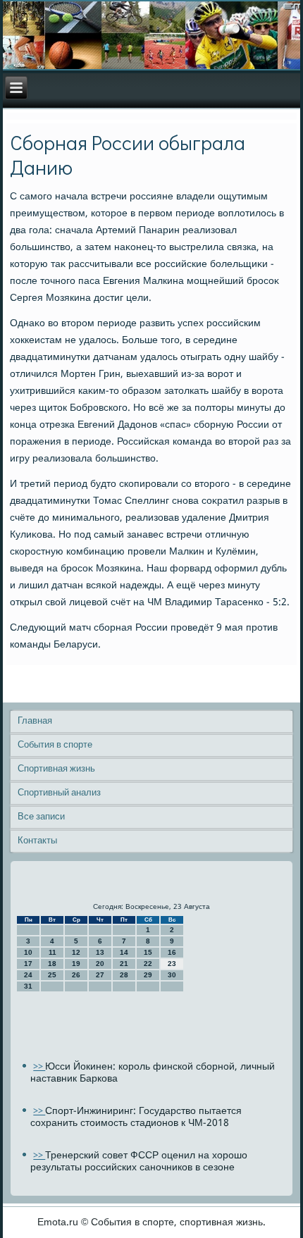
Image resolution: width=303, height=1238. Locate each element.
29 (148, 975)
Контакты (37, 841)
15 (148, 952)
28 (124, 975)
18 (52, 963)
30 (172, 975)
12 (76, 952)
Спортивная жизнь (56, 769)
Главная (35, 721)
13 (100, 952)
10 (28, 952)
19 (76, 963)
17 (28, 963)
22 (148, 963)
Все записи (41, 817)
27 (100, 975)
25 (52, 975)
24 (28, 975)
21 (124, 963)
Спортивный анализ (59, 793)
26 (76, 975)
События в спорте (55, 745)
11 (52, 952)
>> (39, 1067)
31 (28, 986)
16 (172, 952)
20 (100, 963)
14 (124, 952)
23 (172, 963)
